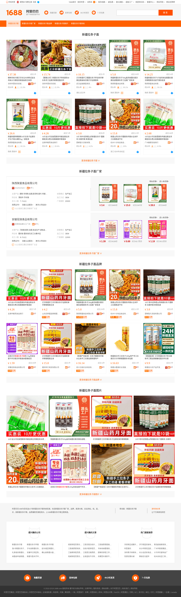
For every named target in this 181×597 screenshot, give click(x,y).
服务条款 (96, 589)
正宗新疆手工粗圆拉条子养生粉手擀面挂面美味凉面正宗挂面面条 (90, 79)
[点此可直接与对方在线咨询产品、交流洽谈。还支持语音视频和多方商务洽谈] (35, 93)
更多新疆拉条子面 (89, 160)
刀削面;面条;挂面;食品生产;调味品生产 (34, 230)
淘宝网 (55, 592)
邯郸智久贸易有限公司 (84, 143)
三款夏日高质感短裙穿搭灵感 (94, 553)
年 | (31, 188)
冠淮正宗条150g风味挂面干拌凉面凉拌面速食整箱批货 (21, 357)
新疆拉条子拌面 (33, 545)
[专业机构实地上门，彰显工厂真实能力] (13, 208)
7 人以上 (23, 201)
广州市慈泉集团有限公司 (163, 549)
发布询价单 (156, 509)
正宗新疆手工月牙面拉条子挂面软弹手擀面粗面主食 (55, 303)
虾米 (100, 592)
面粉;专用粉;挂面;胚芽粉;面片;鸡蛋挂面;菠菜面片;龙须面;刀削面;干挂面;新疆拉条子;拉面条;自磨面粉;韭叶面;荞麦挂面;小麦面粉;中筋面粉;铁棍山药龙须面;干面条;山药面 (34, 194)
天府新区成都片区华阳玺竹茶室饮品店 (138, 545)
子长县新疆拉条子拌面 (35, 549)
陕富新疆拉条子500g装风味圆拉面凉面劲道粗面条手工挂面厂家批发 (124, 79)
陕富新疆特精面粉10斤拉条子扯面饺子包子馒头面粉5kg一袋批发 (21, 138)
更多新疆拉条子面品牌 (89, 380)
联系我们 (125, 589)
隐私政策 (105, 589)
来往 (147, 592)
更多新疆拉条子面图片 (89, 494)
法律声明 (88, 589)
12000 (67, 237)
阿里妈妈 (93, 592)
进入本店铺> (164, 181)
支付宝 (141, 592)
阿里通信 (124, 592)
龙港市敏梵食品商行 (49, 143)
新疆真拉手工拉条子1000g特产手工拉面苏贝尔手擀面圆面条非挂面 (125, 357)
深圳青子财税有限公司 (132, 553)
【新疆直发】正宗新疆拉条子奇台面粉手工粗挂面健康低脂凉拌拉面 (158, 357)
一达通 (166, 592)
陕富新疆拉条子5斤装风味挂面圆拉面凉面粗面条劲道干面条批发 (159, 79)
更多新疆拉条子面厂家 (89, 253)
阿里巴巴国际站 (22, 592)
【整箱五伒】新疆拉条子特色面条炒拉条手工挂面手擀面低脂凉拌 (55, 79)
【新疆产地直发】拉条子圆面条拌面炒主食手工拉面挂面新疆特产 (90, 357)
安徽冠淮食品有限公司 (24, 219)
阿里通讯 (127, 549)
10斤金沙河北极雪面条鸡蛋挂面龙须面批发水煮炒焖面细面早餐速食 (55, 138)
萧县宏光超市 (144, 556)
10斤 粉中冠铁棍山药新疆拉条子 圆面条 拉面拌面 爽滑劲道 (90, 138)
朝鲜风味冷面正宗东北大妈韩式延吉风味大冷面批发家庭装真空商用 (21, 79)
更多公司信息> (41, 205)
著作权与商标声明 (76, 589)
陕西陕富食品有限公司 (118, 84)
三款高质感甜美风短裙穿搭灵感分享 (111, 545)
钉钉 (152, 592)
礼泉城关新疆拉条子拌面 (21, 553)
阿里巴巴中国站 (35, 592)
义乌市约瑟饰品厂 (161, 553)
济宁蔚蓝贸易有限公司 (147, 545)
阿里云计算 (108, 592)
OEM (67, 198)
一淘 (73, 592)
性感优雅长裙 (129, 556)
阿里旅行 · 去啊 (82, 592)
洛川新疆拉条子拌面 (19, 549)
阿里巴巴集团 (9, 592)
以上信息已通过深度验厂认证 (26, 209)
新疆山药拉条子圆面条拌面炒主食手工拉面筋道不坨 (124, 138)
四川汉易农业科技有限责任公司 (85, 367)
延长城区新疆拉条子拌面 (51, 549)
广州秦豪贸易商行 (151, 143)
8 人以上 (23, 237)
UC (135, 592)
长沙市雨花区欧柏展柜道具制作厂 (152, 549)
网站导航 (134, 589)
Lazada (174, 592)
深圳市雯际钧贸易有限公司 (15, 84)
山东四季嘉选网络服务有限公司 (51, 314)
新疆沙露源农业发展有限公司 (120, 367)
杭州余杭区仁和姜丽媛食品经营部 (166, 556)
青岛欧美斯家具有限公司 (163, 545)
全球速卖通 (47, 592)
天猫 (61, 592)
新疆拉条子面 (131, 509)
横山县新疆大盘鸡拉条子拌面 (53, 553)
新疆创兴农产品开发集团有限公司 (154, 367)
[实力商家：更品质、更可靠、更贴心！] (13, 188)
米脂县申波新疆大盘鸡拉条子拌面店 (25, 556)
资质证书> (16, 205)
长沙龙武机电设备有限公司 (149, 553)
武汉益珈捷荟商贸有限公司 (84, 84)
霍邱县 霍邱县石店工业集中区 (29, 234)
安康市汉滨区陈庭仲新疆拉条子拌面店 (41, 553)
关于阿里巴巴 (115, 589)
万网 (131, 592)
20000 (67, 201)
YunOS (116, 592)
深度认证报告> (28, 205)
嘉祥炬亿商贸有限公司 (50, 367)
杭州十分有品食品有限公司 (118, 143)
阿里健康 (159, 592)
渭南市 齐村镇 (23, 198)
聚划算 (67, 592)
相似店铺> (153, 181)
